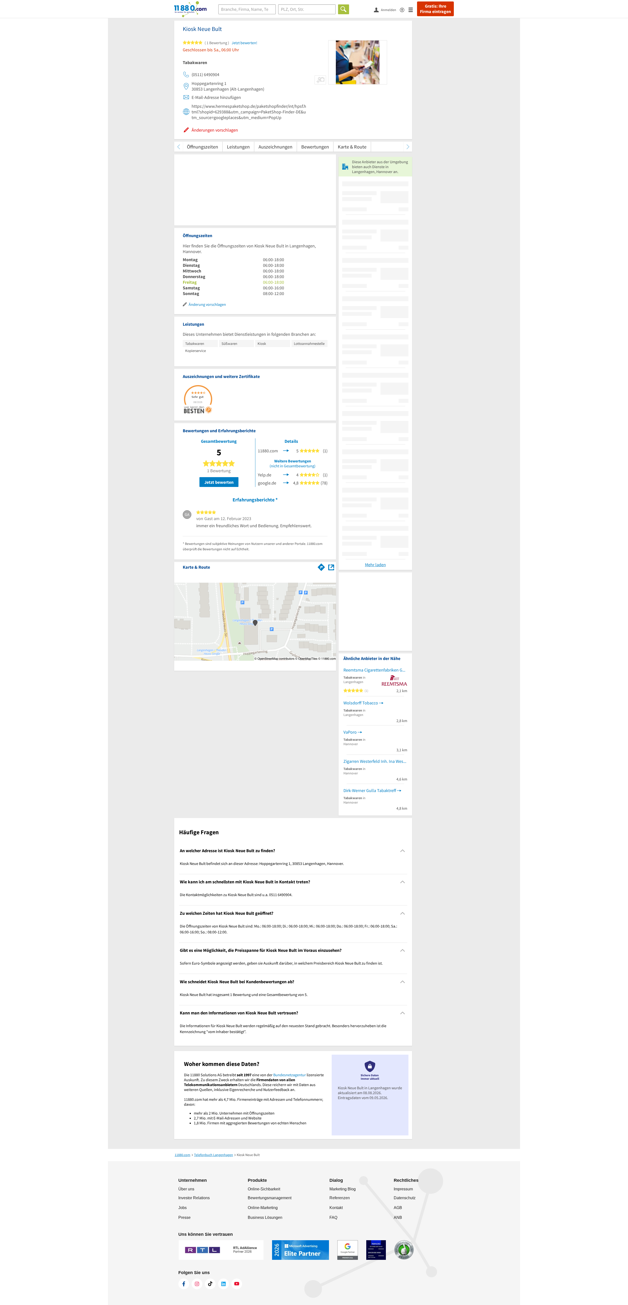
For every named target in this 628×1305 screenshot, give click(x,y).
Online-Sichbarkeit (264, 1189)
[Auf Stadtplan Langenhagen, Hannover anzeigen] (331, 567)
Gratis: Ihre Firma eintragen (435, 8)
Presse (184, 1217)
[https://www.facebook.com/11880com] (183, 1283)
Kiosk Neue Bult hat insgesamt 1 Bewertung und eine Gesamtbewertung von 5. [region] (244, 994)
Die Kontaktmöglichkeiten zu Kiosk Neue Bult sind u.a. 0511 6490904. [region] (236, 894)
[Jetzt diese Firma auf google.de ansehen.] (286, 482)
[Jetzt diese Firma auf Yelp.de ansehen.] (286, 474)
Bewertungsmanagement (269, 1198)
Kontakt (336, 1208)
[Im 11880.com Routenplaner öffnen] (321, 566)
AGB (398, 1208)
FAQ (333, 1217)
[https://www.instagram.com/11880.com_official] (197, 1283)
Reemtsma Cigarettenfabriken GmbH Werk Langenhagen (375, 670)
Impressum (403, 1189)
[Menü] (412, 9)
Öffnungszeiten (202, 147)
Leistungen (238, 147)
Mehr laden (375, 564)
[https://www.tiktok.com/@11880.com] (210, 1283)
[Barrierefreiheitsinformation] (404, 9)
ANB (398, 1217)
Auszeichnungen (275, 147)
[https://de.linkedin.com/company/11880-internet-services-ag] (223, 1283)
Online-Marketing (263, 1208)
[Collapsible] (403, 851)
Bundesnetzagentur (289, 1074)
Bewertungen (315, 147)
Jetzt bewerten (219, 482)
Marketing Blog (342, 1189)
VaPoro (350, 732)
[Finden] (343, 9)
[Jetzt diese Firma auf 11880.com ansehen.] (286, 450)
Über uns (186, 1189)
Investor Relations (194, 1198)
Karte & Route (352, 147)
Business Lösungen (265, 1217)
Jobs (182, 1208)
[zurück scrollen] (178, 147)
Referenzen (339, 1198)
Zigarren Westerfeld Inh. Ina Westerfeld (375, 761)
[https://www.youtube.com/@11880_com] (236, 1283)
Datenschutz (405, 1198)
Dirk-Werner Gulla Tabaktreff (369, 790)
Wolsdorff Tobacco (360, 703)
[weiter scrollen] (408, 147)
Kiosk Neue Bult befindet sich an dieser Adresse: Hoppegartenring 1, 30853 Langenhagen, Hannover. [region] (262, 863)
